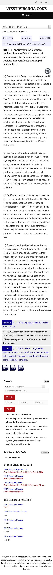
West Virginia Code (26, 8)
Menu (28, 15)
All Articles (26, 38)
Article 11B (8, 38)
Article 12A (45, 38)
